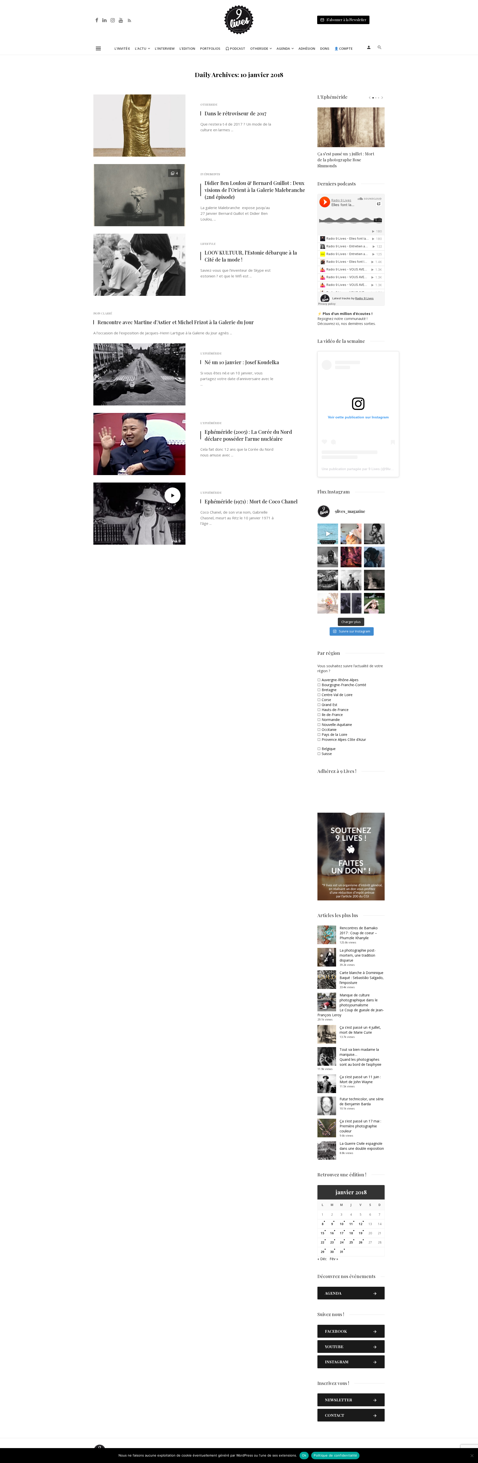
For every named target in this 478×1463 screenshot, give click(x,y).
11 (351, 1224)
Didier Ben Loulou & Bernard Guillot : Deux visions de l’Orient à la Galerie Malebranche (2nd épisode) (255, 189)
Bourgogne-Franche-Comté (344, 684)
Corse (326, 699)
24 (341, 1242)
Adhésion (307, 48)
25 (351, 1242)
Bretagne (329, 689)
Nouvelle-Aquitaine (337, 724)
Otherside (259, 48)
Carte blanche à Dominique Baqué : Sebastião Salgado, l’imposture (362, 977)
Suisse (327, 753)
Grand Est (329, 704)
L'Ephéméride (211, 353)
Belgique (329, 748)
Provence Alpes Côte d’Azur (344, 739)
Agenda (283, 48)
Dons (324, 48)
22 (322, 1242)
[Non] (471, 1455)
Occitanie (329, 729)
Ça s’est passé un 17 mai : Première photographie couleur (360, 1126)
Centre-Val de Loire (337, 694)
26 (360, 1242)
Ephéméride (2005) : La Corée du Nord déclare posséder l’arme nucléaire (248, 435)
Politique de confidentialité (335, 1455)
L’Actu (140, 48)
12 (360, 1224)
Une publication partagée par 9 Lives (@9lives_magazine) (367, 469)
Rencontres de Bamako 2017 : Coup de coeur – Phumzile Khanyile (359, 933)
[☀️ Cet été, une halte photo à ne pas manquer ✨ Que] (374, 534)
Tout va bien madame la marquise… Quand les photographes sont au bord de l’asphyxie (360, 1057)
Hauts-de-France (335, 709)
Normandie (331, 719)
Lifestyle (208, 244)
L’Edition (187, 48)
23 (332, 1242)
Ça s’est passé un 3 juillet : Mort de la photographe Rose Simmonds (345, 159)
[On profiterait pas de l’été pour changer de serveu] (327, 534)
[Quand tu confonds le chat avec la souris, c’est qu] (351, 534)
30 (332, 1252)
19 (360, 1233)
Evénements (210, 174)
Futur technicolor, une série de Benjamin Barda (362, 1101)
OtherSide (208, 104)
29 (322, 1252)
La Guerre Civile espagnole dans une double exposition (362, 1146)
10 (341, 1224)
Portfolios (210, 48)
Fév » (334, 1258)
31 (341, 1252)
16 (332, 1233)
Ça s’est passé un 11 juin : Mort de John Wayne (360, 1079)
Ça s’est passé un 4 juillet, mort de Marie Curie (360, 1030)
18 (351, 1233)
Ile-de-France (332, 714)
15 (322, 1233)
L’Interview (165, 48)
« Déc (322, 1258)
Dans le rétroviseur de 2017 (235, 113)
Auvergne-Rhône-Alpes (340, 679)
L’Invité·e (122, 48)
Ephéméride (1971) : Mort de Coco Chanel (251, 501)
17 (341, 1233)
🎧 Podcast (235, 48)
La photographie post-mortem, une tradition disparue (358, 955)
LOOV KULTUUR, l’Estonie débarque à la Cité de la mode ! (251, 256)
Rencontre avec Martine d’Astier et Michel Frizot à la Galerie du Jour (176, 322)
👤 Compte (343, 48)
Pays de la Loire (334, 734)
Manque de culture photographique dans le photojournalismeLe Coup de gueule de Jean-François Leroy (350, 1005)
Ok (304, 1455)
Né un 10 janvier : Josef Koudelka (242, 362)
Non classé (102, 313)
